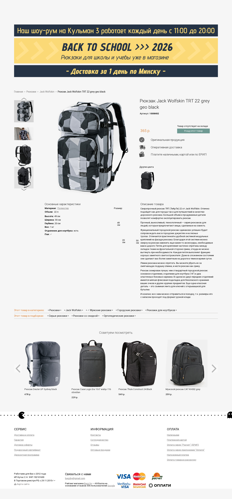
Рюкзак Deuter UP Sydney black (40, 389)
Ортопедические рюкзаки (119, 315)
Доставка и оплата (24, 435)
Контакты (96, 435)
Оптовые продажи (100, 450)
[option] (24, 111)
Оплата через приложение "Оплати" (186, 450)
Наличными (173, 435)
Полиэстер (63, 208)
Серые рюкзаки (58, 315)
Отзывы (95, 445)
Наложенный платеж (178, 455)
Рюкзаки (54, 310)
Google (111, 485)
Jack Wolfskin (73, 310)
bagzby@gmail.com (75, 478)
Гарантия (19, 440)
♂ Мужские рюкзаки (99, 310)
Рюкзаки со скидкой (85, 315)
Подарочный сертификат (27, 450)
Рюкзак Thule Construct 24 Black (135, 389)
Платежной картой (177, 440)
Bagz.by (88, 483)
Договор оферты (23, 445)
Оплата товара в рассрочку (181, 460)
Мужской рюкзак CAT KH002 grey (183, 389)
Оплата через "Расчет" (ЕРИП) (183, 445)
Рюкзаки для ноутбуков (161, 310)
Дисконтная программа (26, 455)
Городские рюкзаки (129, 310)
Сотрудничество (99, 440)
